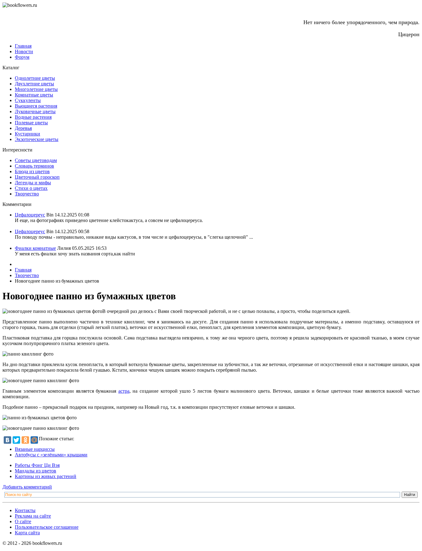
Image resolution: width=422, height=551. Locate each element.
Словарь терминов (34, 166)
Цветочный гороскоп (37, 177)
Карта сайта (27, 532)
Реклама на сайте (33, 516)
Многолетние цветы (36, 89)
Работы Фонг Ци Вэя (37, 465)
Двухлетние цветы (34, 83)
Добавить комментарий (27, 486)
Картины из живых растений (45, 476)
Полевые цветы (31, 122)
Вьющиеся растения (36, 106)
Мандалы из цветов (35, 470)
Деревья (23, 128)
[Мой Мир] (34, 440)
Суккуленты (28, 100)
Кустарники (27, 133)
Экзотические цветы (36, 139)
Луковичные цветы (35, 111)
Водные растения (33, 117)
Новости (24, 51)
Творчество (27, 193)
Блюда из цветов (32, 171)
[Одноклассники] (25, 440)
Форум (22, 57)
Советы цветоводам (36, 160)
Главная (23, 46)
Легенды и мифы (33, 182)
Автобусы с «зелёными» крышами (51, 454)
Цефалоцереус (30, 214)
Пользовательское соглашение (46, 527)
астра (123, 391)
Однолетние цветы (35, 78)
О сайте (23, 521)
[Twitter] (16, 440)
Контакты (25, 510)
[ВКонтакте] (7, 440)
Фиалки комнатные (35, 248)
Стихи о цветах (31, 188)
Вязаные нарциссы (35, 449)
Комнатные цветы (34, 94)
